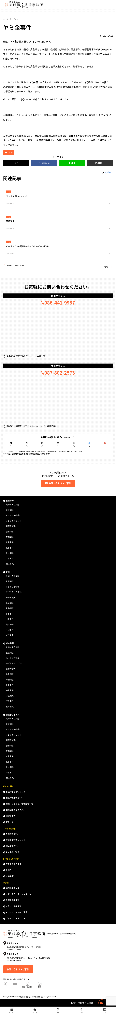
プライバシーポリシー (15, 918)
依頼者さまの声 (13, 714)
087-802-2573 (59, 372)
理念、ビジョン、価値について (19, 803)
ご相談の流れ (12, 833)
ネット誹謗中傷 (13, 515)
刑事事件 (10, 542)
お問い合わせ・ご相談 (60, 483)
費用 (8, 571)
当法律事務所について (15, 791)
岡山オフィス (58, 295)
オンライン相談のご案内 (16, 912)
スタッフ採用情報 (14, 906)
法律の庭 (10, 876)
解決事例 (10, 643)
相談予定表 (11, 816)
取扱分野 (10, 500)
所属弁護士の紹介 (14, 797)
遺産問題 (10, 581)
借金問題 (10, 531)
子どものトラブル (14, 521)
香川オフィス (58, 366)
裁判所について (13, 887)
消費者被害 (11, 526)
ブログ (10, 152)
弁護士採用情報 (13, 900)
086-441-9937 (59, 302)
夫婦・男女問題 (13, 505)
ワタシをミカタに (14, 864)
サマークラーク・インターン (18, 894)
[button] (100, 163)
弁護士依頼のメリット (15, 840)
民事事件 (10, 548)
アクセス (9, 822)
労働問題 (10, 537)
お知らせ (10, 870)
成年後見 (10, 564)
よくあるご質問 (13, 852)
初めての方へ (12, 846)
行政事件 (10, 558)
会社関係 (10, 553)
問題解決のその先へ (14, 809)
